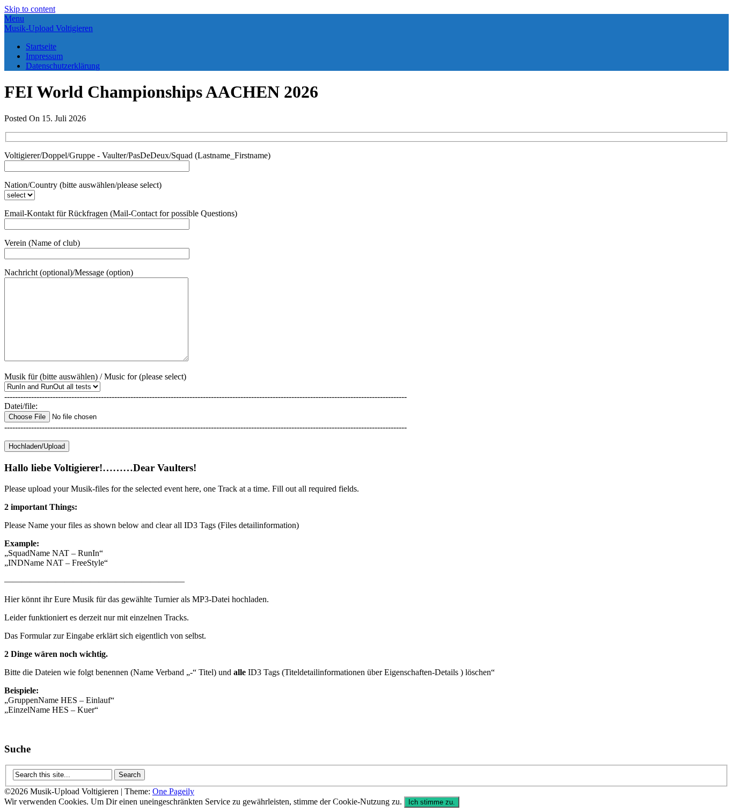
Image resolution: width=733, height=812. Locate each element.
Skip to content (29, 8)
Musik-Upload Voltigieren (48, 28)
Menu (14, 18)
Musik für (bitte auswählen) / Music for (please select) (95, 376)
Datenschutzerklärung (63, 65)
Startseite (41, 46)
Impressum (44, 56)
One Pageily (173, 791)
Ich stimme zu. (431, 802)
